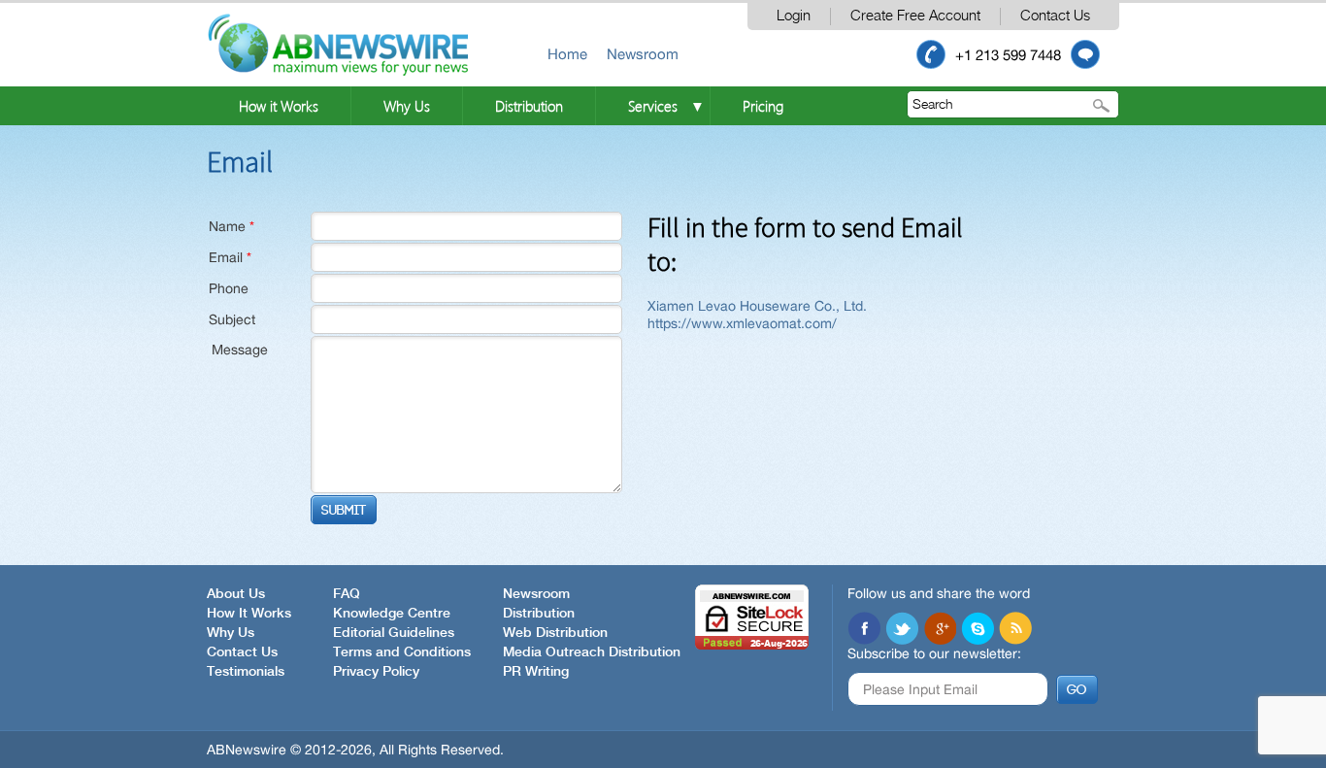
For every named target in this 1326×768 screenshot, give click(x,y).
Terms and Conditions (402, 652)
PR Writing (536, 672)
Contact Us (1055, 16)
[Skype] (977, 628)
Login (794, 16)
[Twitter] (901, 628)
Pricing (763, 106)
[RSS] (1015, 628)
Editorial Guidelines (393, 633)
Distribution (529, 106)
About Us (236, 594)
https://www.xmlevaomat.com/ (742, 323)
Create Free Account (915, 16)
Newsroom (643, 54)
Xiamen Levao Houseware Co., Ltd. (757, 306)
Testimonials (245, 672)
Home (567, 54)
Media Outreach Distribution (591, 652)
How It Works (249, 613)
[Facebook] (863, 628)
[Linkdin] (939, 628)
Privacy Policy (376, 672)
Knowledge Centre (391, 613)
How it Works (278, 106)
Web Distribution (555, 633)
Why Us (406, 106)
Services (653, 106)
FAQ (346, 594)
